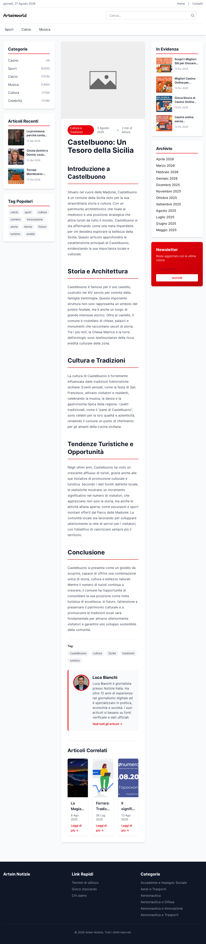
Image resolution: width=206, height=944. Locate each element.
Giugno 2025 (166, 223)
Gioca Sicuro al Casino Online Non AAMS (185, 102)
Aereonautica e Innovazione (162, 908)
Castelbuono (78, 653)
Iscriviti (177, 277)
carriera (15, 219)
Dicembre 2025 (168, 185)
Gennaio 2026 (167, 178)
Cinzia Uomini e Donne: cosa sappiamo (37, 154)
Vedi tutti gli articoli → (107, 724)
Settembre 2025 (168, 204)
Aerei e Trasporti (153, 889)
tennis (28, 226)
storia (14, 226)
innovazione (35, 219)
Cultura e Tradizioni (76, 130)
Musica (44, 29)
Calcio (26, 29)
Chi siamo (79, 895)
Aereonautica (151, 895)
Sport (9, 29)
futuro (42, 226)
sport (28, 212)
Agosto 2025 (166, 211)
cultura (42, 212)
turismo (15, 234)
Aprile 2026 (165, 159)
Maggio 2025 (166, 230)
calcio (14, 212)
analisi (31, 234)
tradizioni (128, 653)
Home (181, 3)
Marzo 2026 (165, 165)
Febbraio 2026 (167, 172)
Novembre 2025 (168, 191)
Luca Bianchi (105, 677)
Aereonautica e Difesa (157, 902)
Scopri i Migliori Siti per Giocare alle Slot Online (185, 63)
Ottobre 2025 (166, 198)
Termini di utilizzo (85, 883)
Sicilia (112, 653)
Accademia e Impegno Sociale (164, 883)
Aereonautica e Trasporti (159, 915)
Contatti (197, 3)
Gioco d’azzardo (84, 889)
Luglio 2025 (165, 217)
